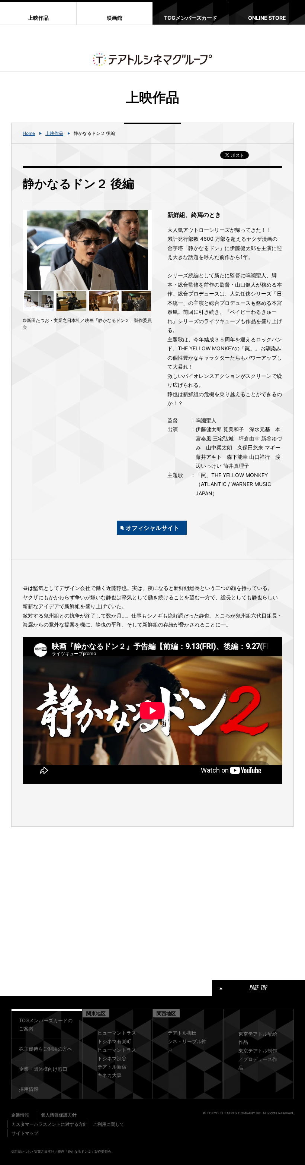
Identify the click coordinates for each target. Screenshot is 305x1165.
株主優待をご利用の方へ (45, 1049)
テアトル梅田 (182, 1033)
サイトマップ (25, 1133)
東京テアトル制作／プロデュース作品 (257, 1059)
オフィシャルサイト (152, 527)
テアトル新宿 (111, 1067)
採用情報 (28, 1089)
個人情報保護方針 (59, 1115)
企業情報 (20, 1115)
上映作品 (54, 133)
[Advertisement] (87, 901)
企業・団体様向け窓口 (43, 1069)
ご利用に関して (108, 1124)
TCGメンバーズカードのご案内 (46, 1024)
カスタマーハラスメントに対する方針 (49, 1124)
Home (29, 133)
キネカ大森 (109, 1075)
